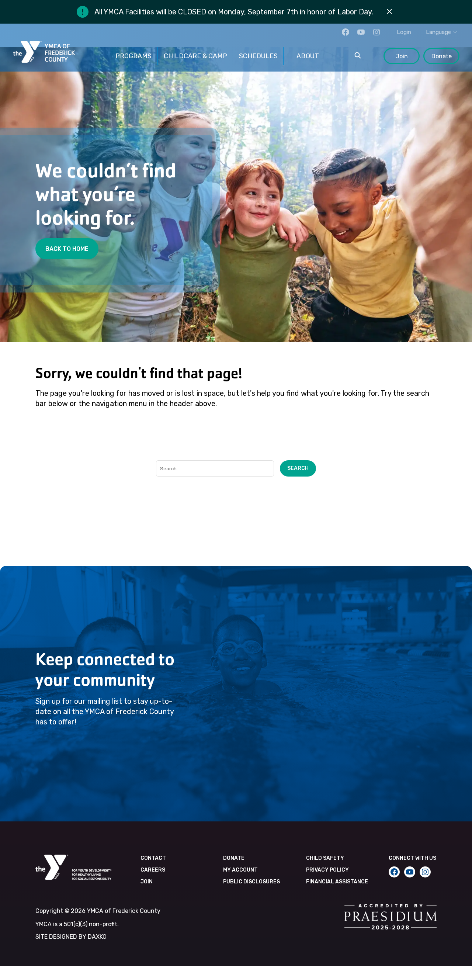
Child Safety (325, 858)
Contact (153, 858)
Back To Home (66, 248)
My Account (240, 870)
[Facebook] (345, 32)
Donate (441, 56)
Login (404, 32)
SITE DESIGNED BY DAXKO (71, 936)
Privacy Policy (327, 870)
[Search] (357, 56)
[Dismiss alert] (389, 12)
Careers (152, 870)
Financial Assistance (337, 882)
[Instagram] (376, 32)
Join (402, 56)
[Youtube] (361, 32)
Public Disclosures (251, 882)
